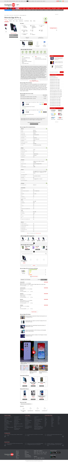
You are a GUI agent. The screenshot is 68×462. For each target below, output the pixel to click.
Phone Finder (11, 15)
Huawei (46, 422)
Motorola (5, 19)
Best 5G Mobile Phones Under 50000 (55, 105)
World (8, 1)
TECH (27, 1)
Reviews (28, 8)
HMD (45, 420)
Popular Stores (53, 108)
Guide (36, 8)
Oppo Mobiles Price (30, 410)
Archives (17, 454)
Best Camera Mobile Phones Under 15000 (56, 91)
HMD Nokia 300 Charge (28, 420)
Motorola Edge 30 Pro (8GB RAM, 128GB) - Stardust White (34, 102)
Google (46, 419)
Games (30, 1)
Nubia (52, 421)
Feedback (17, 453)
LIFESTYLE (22, 1)
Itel (45, 426)
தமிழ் (41, 452)
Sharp (58, 419)
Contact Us (17, 455)
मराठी (46, 452)
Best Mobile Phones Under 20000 (54, 82)
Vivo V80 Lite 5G (27, 421)
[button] (47, 44)
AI (13, 8)
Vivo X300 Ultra (6, 422)
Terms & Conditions (28, 455)
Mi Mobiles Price (37, 410)
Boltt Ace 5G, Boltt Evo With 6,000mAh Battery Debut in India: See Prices (54, 435)
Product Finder (42, 8)
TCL (58, 421)
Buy (46, 22)
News (24, 8)
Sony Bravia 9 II (36, 422)
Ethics (26, 453)
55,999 (27, 112)
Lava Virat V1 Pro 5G (28, 422)
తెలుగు (44, 452)
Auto (21, 8)
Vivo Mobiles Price (44, 410)
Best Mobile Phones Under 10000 (54, 79)
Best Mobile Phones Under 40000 (54, 88)
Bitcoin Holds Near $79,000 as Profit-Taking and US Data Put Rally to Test (15, 444)
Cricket (17, 1)
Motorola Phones (16, 15)
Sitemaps (17, 452)
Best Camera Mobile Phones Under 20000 (56, 93)
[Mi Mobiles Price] (37, 408)
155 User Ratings (10, 19)
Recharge (54, 8)
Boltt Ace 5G (26, 419)
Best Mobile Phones (53, 76)
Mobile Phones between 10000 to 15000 (56, 90)
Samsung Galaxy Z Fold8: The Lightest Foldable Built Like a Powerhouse (59, 58)
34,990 (27, 104)
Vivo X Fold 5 (6, 429)
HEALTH (25, 1)
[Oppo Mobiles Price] (30, 408)
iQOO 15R (5, 428)
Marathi (44, 1)
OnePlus (52, 422)
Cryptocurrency (16, 422)
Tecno (58, 422)
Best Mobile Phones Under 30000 (54, 85)
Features (32, 8)
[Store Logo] (44, 22)
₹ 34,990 (45, 21)
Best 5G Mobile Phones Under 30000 (55, 102)
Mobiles (8, 15)
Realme (52, 426)
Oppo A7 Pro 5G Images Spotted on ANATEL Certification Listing (15, 435)
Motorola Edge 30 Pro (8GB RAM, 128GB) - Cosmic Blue (34, 110)
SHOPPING (32, 1)
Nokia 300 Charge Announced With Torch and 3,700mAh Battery (35, 435)
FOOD (19, 1)
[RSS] (63, 1)
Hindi (37, 452)
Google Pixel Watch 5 (37, 420)
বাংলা (39, 452)
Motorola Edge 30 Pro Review (34, 80)
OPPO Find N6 (6, 420)
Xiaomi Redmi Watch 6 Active (38, 419)
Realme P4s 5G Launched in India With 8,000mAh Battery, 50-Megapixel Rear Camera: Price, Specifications (35, 444)
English (35, 452)
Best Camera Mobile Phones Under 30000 (56, 96)
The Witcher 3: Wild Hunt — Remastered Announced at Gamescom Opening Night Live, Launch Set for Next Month (54, 444)
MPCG (41, 1)
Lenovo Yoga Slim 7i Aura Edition (8, 427)
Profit (10, 1)
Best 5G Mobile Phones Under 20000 (55, 99)
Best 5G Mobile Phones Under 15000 (55, 97)
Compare (48, 8)
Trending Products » (53, 28)
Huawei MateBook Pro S (28, 426)
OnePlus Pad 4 (16, 420)
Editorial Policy (27, 454)
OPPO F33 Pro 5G (16, 421)
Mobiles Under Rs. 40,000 (8, 421)
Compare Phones (16, 429)
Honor (46, 421)
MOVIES (14, 1)
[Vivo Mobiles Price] (44, 408)
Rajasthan (38, 1)
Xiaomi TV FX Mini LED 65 (37, 421)
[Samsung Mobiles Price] (23, 408)
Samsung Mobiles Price (23, 411)
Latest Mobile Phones (17, 428)
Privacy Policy (27, 452)
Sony (58, 420)
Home (6, 8)
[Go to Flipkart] (23, 104)
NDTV (5, 1)
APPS (35, 1)
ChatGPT (5, 419)
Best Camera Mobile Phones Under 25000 (56, 94)
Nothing (52, 420)
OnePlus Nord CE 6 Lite (17, 419)
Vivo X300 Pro (6, 426)
